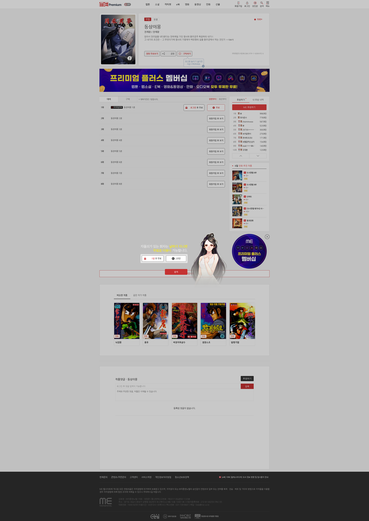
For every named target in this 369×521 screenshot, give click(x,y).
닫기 (176, 272)
